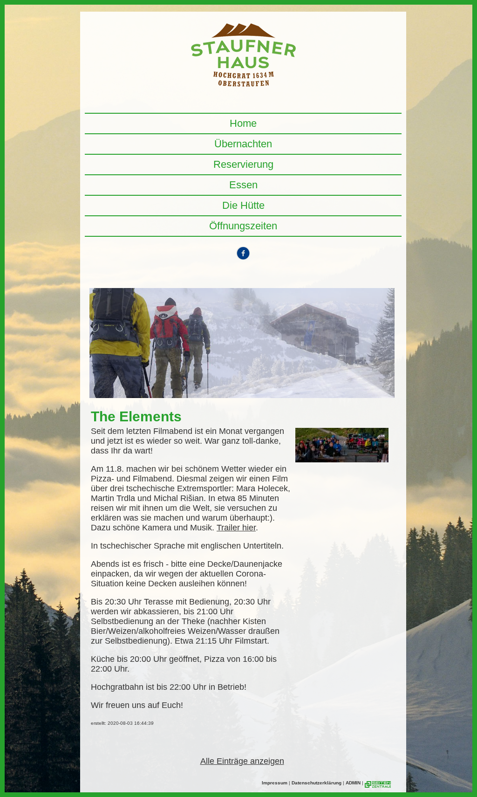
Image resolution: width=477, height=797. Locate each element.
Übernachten (243, 144)
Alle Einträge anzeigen (242, 761)
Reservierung (243, 164)
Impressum (274, 782)
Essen (243, 185)
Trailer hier (236, 527)
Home (243, 123)
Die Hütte (243, 205)
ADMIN (353, 782)
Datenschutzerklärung (316, 782)
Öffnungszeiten (243, 226)
